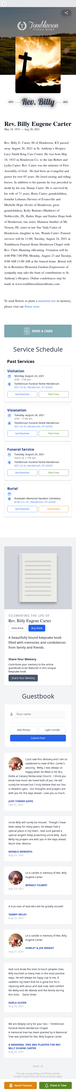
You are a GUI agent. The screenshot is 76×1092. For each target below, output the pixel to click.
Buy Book (36, 628)
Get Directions (22, 394)
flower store (32, 306)
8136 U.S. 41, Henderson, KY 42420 (34, 502)
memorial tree (47, 301)
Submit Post (38, 738)
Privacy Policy (28, 1076)
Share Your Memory (23, 678)
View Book (17, 628)
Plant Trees (53, 394)
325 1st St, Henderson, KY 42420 (33, 387)
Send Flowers (53, 508)
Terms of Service (47, 1076)
